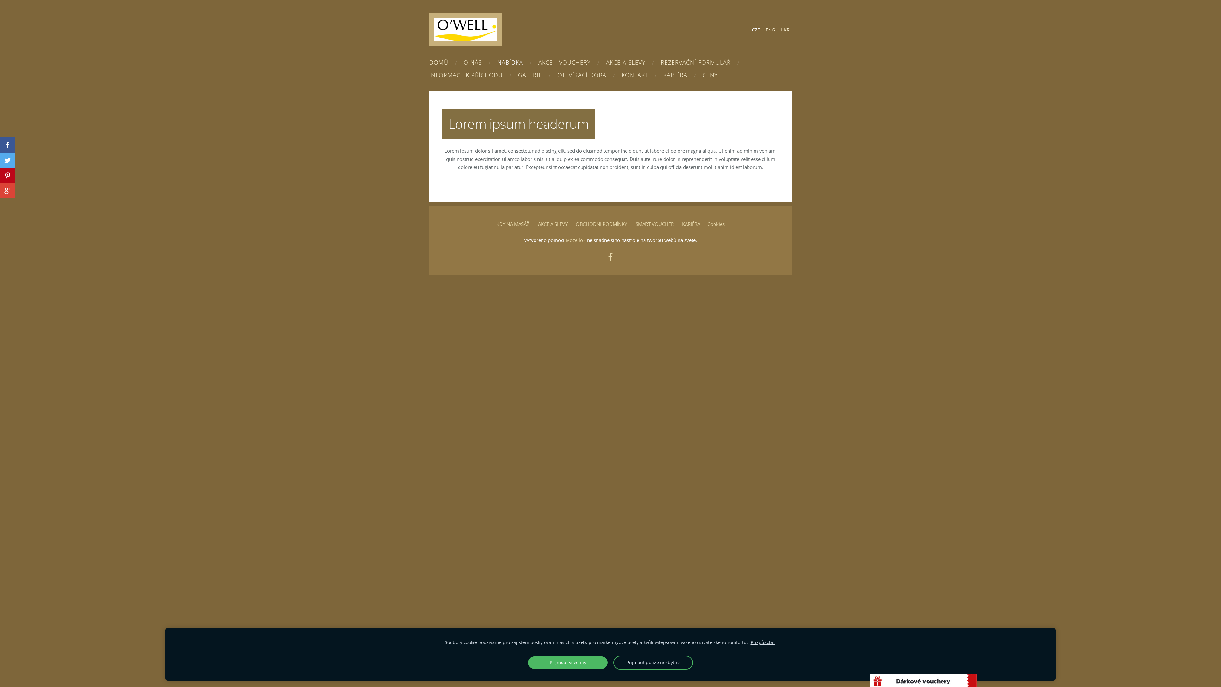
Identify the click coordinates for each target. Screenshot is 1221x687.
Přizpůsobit (763, 642)
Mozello (574, 240)
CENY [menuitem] (710, 75)
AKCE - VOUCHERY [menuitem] (564, 62)
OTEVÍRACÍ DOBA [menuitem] (581, 75)
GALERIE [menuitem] (530, 75)
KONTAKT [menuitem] (635, 75)
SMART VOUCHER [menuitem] (655, 224)
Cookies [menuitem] (716, 224)
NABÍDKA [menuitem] (510, 62)
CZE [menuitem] (756, 30)
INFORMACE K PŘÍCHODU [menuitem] (466, 75)
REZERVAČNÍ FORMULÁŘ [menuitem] (696, 62)
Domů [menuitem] (438, 62)
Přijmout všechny (568, 662)
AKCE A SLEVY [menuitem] (625, 62)
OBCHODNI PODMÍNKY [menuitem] (601, 224)
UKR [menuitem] (785, 30)
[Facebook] (610, 257)
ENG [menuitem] (770, 30)
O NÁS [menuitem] (473, 62)
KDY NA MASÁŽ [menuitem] (512, 224)
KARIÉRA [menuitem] (675, 75)
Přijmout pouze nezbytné (653, 662)
